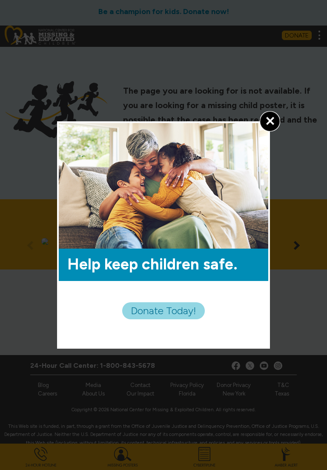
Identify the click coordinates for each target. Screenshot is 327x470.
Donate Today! (163, 310)
